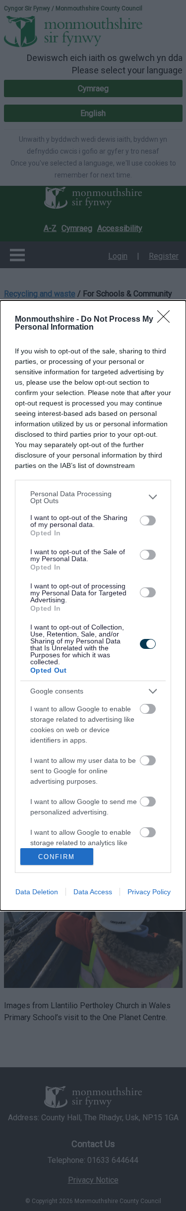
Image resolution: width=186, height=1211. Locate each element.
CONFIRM (56, 857)
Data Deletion (36, 892)
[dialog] (93, 605)
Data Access (92, 892)
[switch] (148, 520)
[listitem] (93, 497)
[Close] (166, 319)
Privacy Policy (149, 892)
